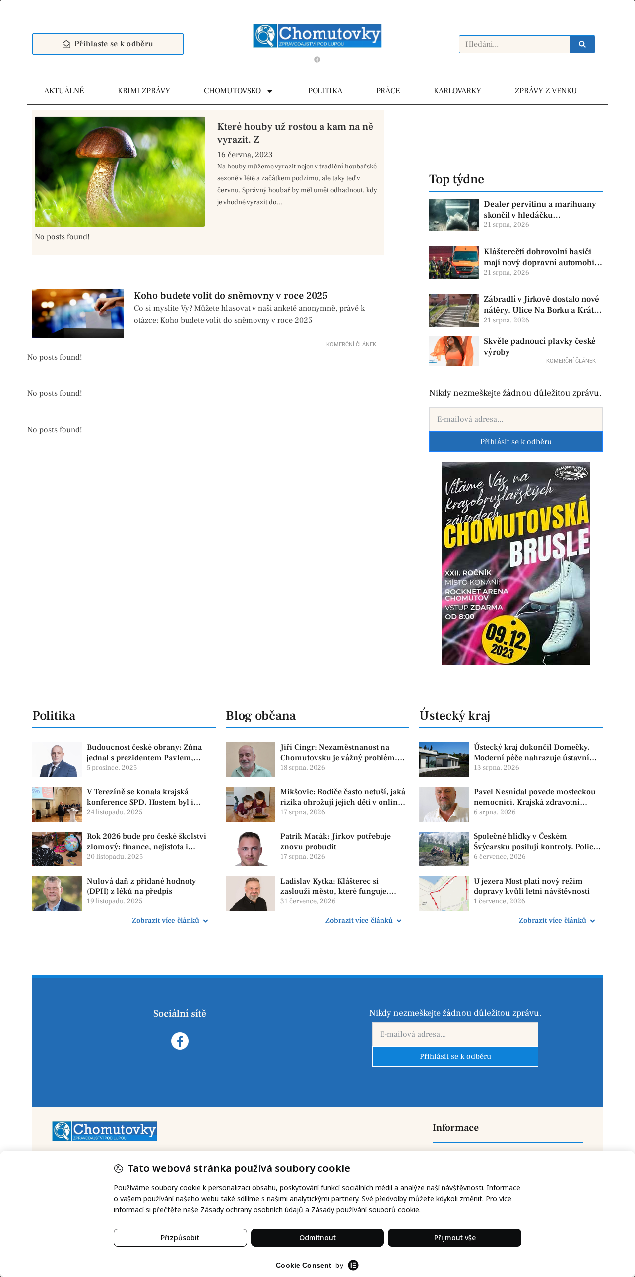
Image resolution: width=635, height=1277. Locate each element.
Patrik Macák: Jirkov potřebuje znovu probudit (335, 842)
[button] (124, 920)
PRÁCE (388, 91)
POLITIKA (325, 91)
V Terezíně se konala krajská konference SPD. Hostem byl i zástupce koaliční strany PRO (140, 797)
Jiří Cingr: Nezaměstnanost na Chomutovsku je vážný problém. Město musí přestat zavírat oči (338, 752)
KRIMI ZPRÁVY (144, 91)
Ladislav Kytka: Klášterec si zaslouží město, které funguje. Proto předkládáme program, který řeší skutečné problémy (343, 886)
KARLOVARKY (457, 91)
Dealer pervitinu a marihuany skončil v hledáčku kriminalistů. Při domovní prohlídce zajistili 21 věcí (540, 210)
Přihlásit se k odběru (516, 441)
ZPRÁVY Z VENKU (546, 91)
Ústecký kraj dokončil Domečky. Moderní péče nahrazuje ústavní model (532, 752)
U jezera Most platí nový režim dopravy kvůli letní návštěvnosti (532, 886)
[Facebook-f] (180, 1041)
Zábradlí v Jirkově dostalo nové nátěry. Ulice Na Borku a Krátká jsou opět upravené (543, 305)
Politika (53, 715)
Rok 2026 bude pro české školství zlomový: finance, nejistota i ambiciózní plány (146, 842)
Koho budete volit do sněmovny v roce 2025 (231, 295)
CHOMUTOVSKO (232, 91)
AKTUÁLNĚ (64, 91)
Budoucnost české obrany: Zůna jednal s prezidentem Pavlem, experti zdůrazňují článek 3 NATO (147, 752)
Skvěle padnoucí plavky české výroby (540, 347)
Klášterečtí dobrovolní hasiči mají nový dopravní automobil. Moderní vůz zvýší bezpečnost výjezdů (541, 257)
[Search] (582, 44)
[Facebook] (317, 59)
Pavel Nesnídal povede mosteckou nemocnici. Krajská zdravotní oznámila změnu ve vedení (535, 797)
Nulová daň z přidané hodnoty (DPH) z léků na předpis (141, 886)
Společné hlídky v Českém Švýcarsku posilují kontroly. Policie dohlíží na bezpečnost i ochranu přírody (537, 842)
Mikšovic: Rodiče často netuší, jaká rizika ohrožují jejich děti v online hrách (342, 797)
